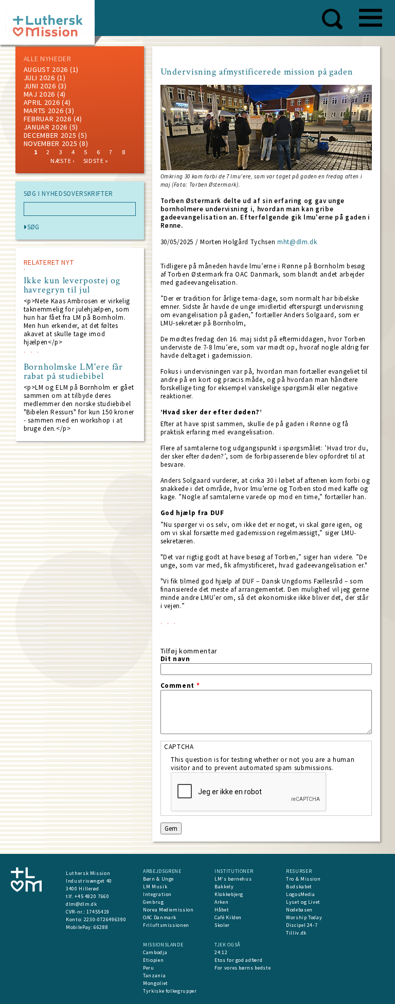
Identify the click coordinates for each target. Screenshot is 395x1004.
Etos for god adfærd (238, 960)
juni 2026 (40, 85)
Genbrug (153, 902)
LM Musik (155, 886)
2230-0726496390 (105, 919)
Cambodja (155, 952)
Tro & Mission (303, 878)
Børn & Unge (158, 878)
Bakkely (224, 886)
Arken (221, 902)
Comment (180, 686)
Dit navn (175, 659)
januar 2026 (46, 127)
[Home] (51, 25)
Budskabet (299, 886)
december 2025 (50, 135)
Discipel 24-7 (301, 925)
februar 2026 (47, 118)
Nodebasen (299, 909)
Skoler (222, 925)
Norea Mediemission (168, 909)
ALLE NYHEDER (47, 58)
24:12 (220, 952)
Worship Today (304, 917)
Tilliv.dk (296, 932)
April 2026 (42, 102)
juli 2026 (39, 77)
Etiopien (153, 960)
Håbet (221, 909)
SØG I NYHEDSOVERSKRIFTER (69, 194)
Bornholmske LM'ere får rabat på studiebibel (73, 371)
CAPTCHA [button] (179, 746)
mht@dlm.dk (297, 242)
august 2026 (46, 69)
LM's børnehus (233, 878)
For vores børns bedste (242, 967)
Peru (148, 967)
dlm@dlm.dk (81, 904)
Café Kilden (228, 917)
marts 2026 (44, 110)
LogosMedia (300, 894)
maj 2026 (40, 94)
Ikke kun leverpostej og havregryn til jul (72, 285)
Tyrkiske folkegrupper (170, 991)
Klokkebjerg (228, 894)
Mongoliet (155, 983)
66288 (101, 927)
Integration (157, 894)
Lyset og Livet (303, 902)
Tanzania (154, 975)
